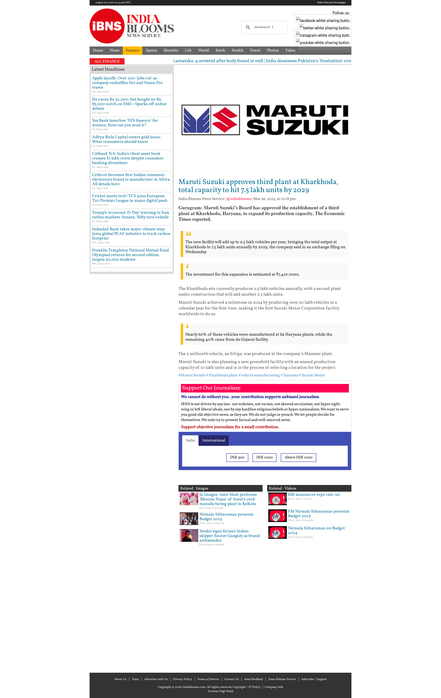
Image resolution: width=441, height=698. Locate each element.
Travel (255, 50)
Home (98, 50)
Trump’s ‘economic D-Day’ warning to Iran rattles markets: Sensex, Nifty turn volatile (130, 215)
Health (237, 50)
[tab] (190, 440)
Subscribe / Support (314, 679)
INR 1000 (264, 457)
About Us (120, 679)
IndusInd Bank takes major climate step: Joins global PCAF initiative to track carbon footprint (131, 233)
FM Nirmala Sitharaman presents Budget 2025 (318, 514)
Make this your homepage (331, 2)
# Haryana (289, 375)
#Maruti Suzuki (191, 375)
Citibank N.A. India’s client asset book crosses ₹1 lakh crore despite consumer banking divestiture (128, 158)
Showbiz (171, 50)
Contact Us (231, 679)
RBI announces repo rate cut (314, 495)
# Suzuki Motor (312, 375)
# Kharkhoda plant (222, 375)
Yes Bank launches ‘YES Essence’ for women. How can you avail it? (125, 123)
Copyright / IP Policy (246, 687)
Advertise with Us (156, 679)
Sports (151, 50)
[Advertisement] (132, 473)
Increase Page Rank (220, 691)
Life (188, 50)
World (203, 50)
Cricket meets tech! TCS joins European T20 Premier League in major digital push (129, 198)
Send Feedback (253, 679)
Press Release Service (282, 679)
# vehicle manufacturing (259, 375)
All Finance (107, 61)
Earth (220, 50)
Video (290, 50)
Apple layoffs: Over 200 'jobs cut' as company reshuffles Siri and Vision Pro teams (127, 82)
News (114, 50)
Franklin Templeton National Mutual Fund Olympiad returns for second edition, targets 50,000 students (130, 255)
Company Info (274, 687)
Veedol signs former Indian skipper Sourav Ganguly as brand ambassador (229, 535)
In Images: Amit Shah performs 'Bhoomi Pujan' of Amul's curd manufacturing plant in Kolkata (228, 499)
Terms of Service (208, 679)
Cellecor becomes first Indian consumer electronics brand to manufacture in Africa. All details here (131, 179)
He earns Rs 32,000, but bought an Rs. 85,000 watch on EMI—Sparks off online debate (129, 104)
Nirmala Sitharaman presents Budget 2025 (226, 517)
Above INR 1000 (298, 457)
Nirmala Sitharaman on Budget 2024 (316, 530)
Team (135, 679)
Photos (273, 50)
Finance (132, 50)
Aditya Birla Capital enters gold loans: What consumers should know (126, 139)
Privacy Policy (182, 679)
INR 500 (237, 457)
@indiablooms (238, 199)
